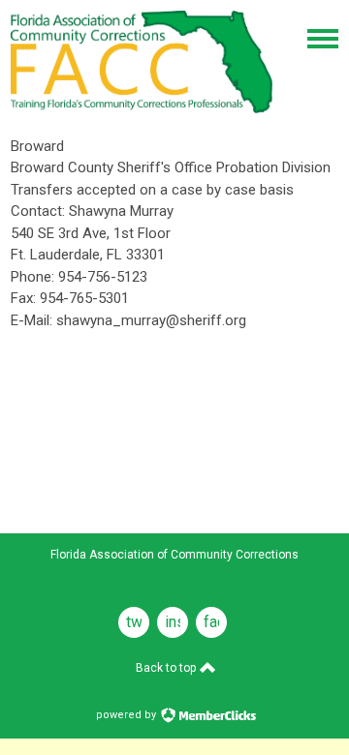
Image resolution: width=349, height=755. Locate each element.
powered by (127, 715)
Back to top (167, 668)
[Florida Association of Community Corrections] (141, 108)
